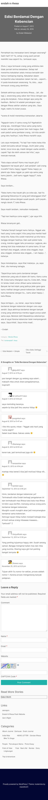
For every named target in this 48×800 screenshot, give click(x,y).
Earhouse (18, 731)
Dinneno (15, 563)
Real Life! (23, 748)
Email (4, 646)
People (5, 744)
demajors (5, 710)
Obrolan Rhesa (13, 337)
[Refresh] (18, 665)
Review (31, 748)
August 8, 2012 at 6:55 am (12, 447)
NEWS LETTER (22, 735)
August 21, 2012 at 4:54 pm (12, 466)
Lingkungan (8, 751)
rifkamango (16, 444)
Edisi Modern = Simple (11, 351)
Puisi (17, 748)
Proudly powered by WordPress (15, 784)
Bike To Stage (9, 738)
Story (38, 748)
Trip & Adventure (8, 757)
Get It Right (6, 718)
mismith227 (24, 787)
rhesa (15, 340)
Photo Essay (29, 744)
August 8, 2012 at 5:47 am (12, 421)
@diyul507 (16, 370)
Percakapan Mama (16, 744)
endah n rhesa (10, 3)
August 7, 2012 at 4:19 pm (12, 373)
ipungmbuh (16, 418)
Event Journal (28, 731)
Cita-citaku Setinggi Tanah (33, 351)
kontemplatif (9, 340)
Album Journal (7, 731)
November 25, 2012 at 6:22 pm (14, 566)
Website (4, 656)
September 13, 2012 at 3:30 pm (14, 537)
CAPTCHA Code (8, 676)
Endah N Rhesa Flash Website (13, 714)
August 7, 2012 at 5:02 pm (12, 399)
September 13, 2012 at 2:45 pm (14, 489)
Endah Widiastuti (25, 33)
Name (4, 636)
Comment (5, 602)
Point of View (7, 748)
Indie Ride (6, 735)
